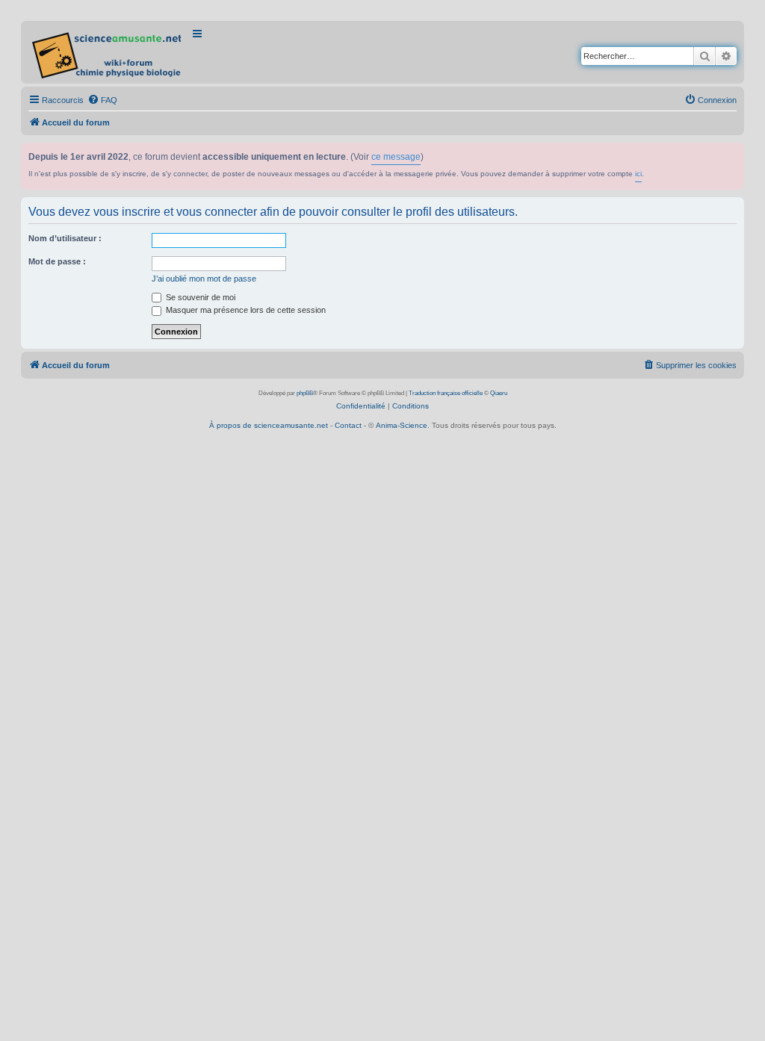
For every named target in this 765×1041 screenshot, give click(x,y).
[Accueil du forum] (108, 52)
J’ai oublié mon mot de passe (204, 278)
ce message (396, 157)
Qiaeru (498, 393)
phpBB (305, 393)
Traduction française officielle (446, 393)
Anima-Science (401, 425)
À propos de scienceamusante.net (268, 425)
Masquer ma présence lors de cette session (245, 309)
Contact (348, 425)
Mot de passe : (57, 261)
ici (638, 174)
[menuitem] (102, 100)
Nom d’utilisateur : (65, 238)
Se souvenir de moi (199, 297)
